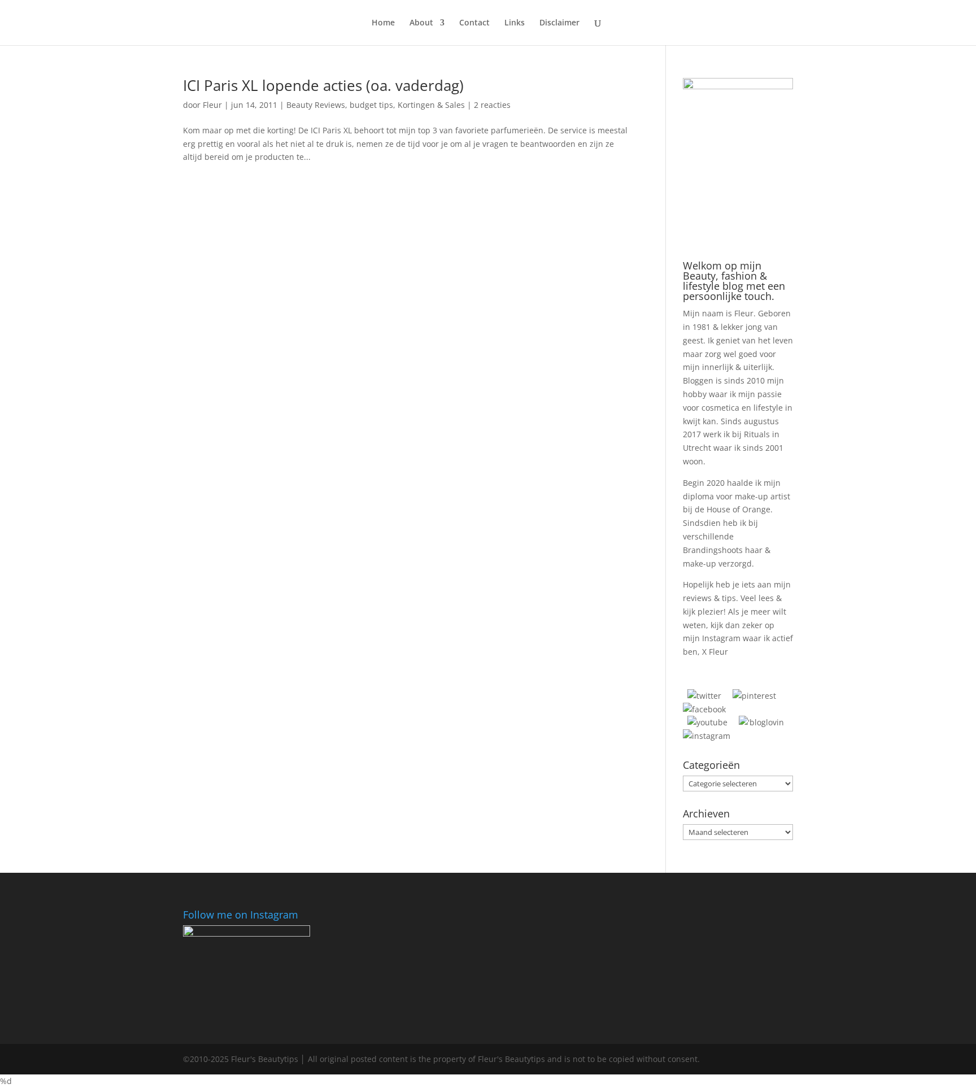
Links (514, 23)
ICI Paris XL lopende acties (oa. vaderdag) (323, 85)
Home (383, 23)
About (421, 23)
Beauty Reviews (315, 104)
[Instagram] (706, 735)
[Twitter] (704, 695)
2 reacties (492, 104)
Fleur (212, 104)
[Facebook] (704, 709)
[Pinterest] (754, 695)
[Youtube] (707, 722)
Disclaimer (559, 23)
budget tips (371, 104)
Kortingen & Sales (431, 104)
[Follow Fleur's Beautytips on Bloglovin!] (761, 722)
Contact (474, 23)
